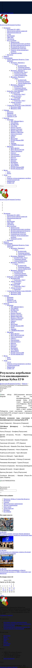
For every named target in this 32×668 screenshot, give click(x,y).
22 (11, 590)
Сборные (6, 502)
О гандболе (7, 643)
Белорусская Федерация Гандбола (10, 25)
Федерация (7, 500)
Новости (6, 639)
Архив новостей (9, 508)
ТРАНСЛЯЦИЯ (6, 13)
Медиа (6, 637)
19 (5, 590)
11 (3, 588)
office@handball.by (9, 658)
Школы (6, 642)
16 (14, 588)
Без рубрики (7, 511)
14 (9, 588)
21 (9, 590)
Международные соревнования (13, 503)
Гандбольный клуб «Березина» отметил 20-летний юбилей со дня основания (17, 627)
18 (3, 590)
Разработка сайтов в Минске (8, 667)
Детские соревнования (10, 505)
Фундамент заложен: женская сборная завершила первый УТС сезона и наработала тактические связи (17, 624)
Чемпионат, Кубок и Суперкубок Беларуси (17, 499)
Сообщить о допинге (6, 615)
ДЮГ (5, 640)
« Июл (2, 595)
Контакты (7, 645)
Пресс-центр (7, 507)
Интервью (7, 510)
